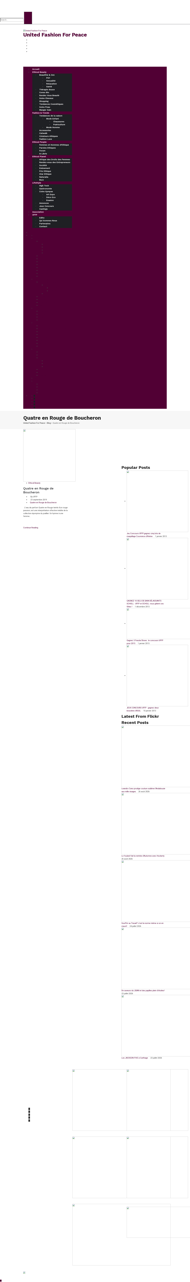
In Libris (43, 154)
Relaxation (51, 84)
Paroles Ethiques (47, 148)
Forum (42, 151)
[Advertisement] (144, 447)
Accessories (45, 130)
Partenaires (44, 223)
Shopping (43, 101)
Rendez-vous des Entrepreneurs (54, 162)
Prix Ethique (45, 171)
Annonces (44, 203)
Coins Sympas (46, 191)
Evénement (44, 168)
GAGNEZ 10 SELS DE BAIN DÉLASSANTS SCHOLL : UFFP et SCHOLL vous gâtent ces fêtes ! (145, 604)
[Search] (28, 18)
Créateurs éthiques (48, 136)
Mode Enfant (52, 119)
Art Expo (50, 194)
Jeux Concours (46, 206)
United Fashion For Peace (55, 35)
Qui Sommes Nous (48, 220)
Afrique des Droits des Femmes (54, 159)
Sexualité (50, 81)
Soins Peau (44, 107)
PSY (48, 78)
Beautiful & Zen (47, 75)
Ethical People (39, 142)
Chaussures (58, 121)
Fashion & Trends (40, 113)
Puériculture (59, 124)
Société (43, 165)
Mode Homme (53, 127)
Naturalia (43, 177)
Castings (43, 209)
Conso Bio (44, 92)
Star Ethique (45, 174)
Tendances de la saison (50, 116)
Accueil (35, 69)
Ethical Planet (39, 156)
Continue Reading (31, 527)
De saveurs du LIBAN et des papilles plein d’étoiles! (143, 990)
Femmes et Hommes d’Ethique (54, 145)
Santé (49, 86)
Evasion (50, 200)
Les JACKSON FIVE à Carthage (134, 1058)
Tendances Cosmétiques (51, 104)
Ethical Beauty (39, 72)
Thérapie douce (47, 89)
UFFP (34, 215)
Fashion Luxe (45, 139)
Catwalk (43, 133)
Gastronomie (45, 188)
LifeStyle (36, 183)
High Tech (44, 186)
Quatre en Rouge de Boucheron (43, 502)
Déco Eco (51, 197)
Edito (41, 218)
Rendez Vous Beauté (49, 95)
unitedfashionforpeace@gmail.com (44, 1104)
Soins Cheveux (46, 98)
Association (38, 212)
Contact (43, 226)
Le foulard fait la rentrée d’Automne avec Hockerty (143, 856)
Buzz (41, 180)
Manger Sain (45, 110)
